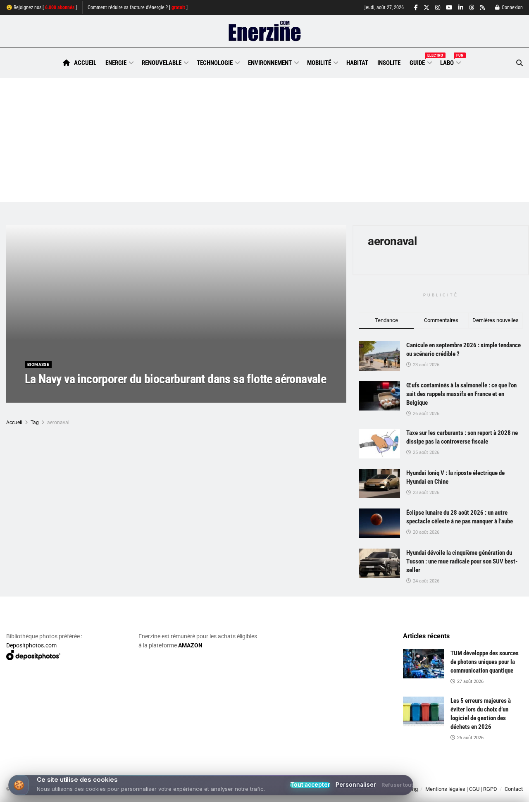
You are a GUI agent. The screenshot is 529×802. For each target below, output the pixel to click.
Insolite (388, 63)
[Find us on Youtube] (449, 7)
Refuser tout (397, 785)
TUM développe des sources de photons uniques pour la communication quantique (484, 661)
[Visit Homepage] (264, 31)
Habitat (357, 63)
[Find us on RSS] (482, 7)
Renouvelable (161, 63)
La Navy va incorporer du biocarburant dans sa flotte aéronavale (175, 379)
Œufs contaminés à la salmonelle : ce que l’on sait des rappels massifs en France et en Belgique (461, 394)
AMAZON (190, 645)
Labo (450, 62)
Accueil (85, 63)
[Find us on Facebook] (416, 7)
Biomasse (38, 364)
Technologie (215, 63)
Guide (420, 62)
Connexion (511, 7)
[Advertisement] (264, 140)
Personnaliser (356, 785)
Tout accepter (310, 785)
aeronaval (58, 422)
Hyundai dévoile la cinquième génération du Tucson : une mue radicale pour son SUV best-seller (461, 561)
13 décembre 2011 (94, 395)
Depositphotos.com (31, 645)
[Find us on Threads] (471, 7)
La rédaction (50, 395)
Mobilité (319, 63)
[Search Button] (519, 63)
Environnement (270, 63)
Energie (115, 63)
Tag (35, 422)
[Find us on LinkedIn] (460, 7)
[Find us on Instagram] (437, 7)
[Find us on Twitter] (426, 7)
